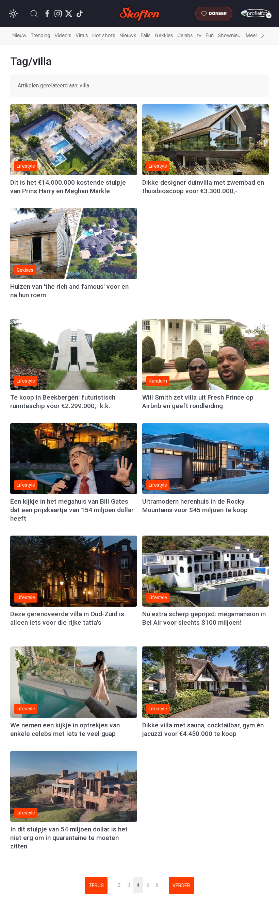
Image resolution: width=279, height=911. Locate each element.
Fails (146, 35)
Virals (82, 35)
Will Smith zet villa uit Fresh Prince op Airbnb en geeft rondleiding (197, 401)
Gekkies (164, 35)
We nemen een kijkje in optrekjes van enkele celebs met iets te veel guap (65, 729)
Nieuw (19, 35)
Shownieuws (232, 35)
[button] (34, 14)
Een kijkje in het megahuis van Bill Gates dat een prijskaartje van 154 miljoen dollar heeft (72, 509)
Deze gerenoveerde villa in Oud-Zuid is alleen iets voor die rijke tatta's (67, 618)
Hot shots (103, 35)
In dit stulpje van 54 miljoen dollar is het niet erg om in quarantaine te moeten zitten (69, 837)
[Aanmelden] (256, 13)
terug (96, 885)
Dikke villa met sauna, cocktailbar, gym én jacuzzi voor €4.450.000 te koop (203, 729)
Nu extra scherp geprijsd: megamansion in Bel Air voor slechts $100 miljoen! (204, 618)
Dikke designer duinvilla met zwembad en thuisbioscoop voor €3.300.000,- (203, 187)
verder (181, 885)
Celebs (185, 35)
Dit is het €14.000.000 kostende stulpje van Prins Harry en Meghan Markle (68, 187)
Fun (210, 35)
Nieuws (127, 35)
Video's (62, 35)
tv (199, 35)
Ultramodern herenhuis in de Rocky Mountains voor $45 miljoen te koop (195, 505)
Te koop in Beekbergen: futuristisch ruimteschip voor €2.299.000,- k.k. (62, 401)
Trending (40, 35)
